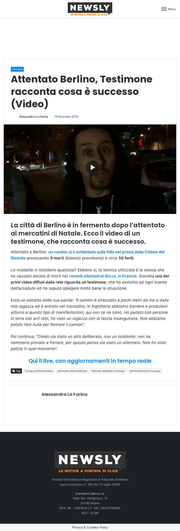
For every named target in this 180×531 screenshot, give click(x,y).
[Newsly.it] (90, 8)
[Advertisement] (90, 37)
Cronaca (17, 69)
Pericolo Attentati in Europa (108, 371)
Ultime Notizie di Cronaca (144, 371)
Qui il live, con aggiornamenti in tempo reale (90, 361)
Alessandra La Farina (33, 116)
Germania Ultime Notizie (72, 371)
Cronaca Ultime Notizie (39, 371)
